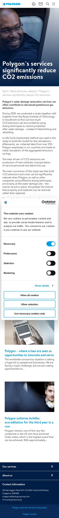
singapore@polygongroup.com (16, 496)
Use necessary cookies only (29, 313)
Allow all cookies (29, 295)
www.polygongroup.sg (12, 499)
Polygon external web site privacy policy (29, 507)
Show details (42, 285)
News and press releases (23, 91)
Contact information (13, 484)
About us (7, 475)
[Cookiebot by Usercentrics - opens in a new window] (42, 202)
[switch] (50, 255)
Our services (9, 466)
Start (5, 91)
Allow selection (29, 304)
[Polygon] (11, 4)
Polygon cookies (29, 514)
